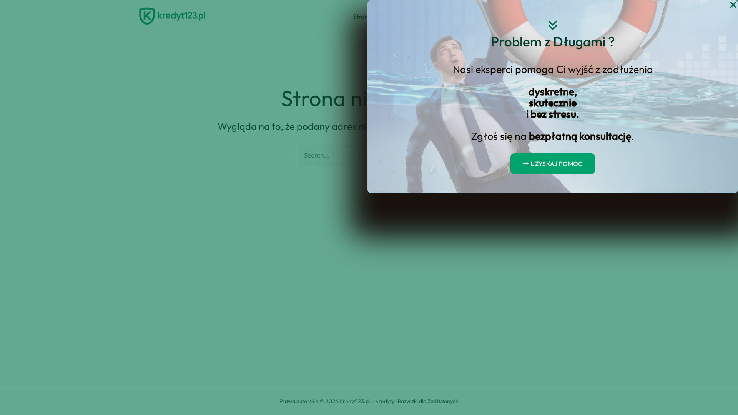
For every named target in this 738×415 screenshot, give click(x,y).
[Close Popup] (733, 5)
